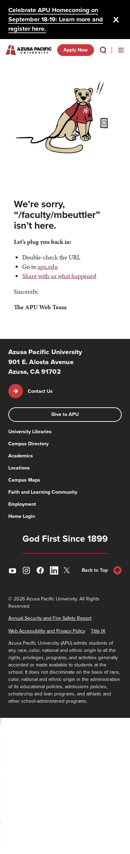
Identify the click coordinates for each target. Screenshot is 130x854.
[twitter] (68, 570)
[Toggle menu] (121, 50)
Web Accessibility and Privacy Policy (46, 631)
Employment (22, 504)
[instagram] (26, 570)
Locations (19, 468)
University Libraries (30, 431)
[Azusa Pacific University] (29, 50)
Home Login (21, 516)
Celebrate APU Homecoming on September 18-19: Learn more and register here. (55, 19)
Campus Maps (24, 480)
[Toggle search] (102, 50)
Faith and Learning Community (42, 492)
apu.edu (47, 266)
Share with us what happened (59, 276)
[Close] (116, 19)
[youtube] (12, 570)
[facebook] (40, 570)
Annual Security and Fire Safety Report (50, 618)
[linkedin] (54, 570)
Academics (20, 455)
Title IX (98, 631)
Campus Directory (28, 443)
